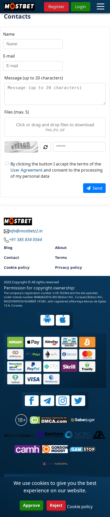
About (61, 247)
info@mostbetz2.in (25, 231)
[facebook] (32, 400)
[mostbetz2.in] (19, 6)
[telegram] (47, 400)
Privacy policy (68, 267)
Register (56, 6)
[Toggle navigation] (100, 6)
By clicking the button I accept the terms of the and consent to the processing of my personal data (56, 170)
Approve (31, 505)
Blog (8, 247)
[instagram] (63, 400)
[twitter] (78, 400)
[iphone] (63, 320)
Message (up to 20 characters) (33, 78)
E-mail (9, 56)
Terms (61, 257)
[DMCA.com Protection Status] (49, 420)
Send (97, 188)
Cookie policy (17, 267)
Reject (56, 505)
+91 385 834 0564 (25, 239)
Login (80, 6)
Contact (11, 257)
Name (9, 34)
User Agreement (26, 170)
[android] (47, 320)
